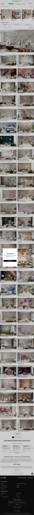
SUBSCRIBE (10, 260)
